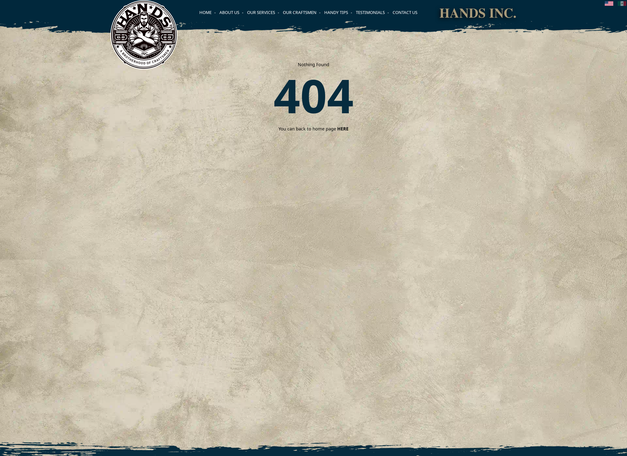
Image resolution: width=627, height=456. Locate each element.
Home (205, 12)
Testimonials (370, 12)
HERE (343, 129)
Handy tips (336, 12)
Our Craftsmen (299, 12)
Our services (261, 12)
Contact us (405, 12)
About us (229, 12)
